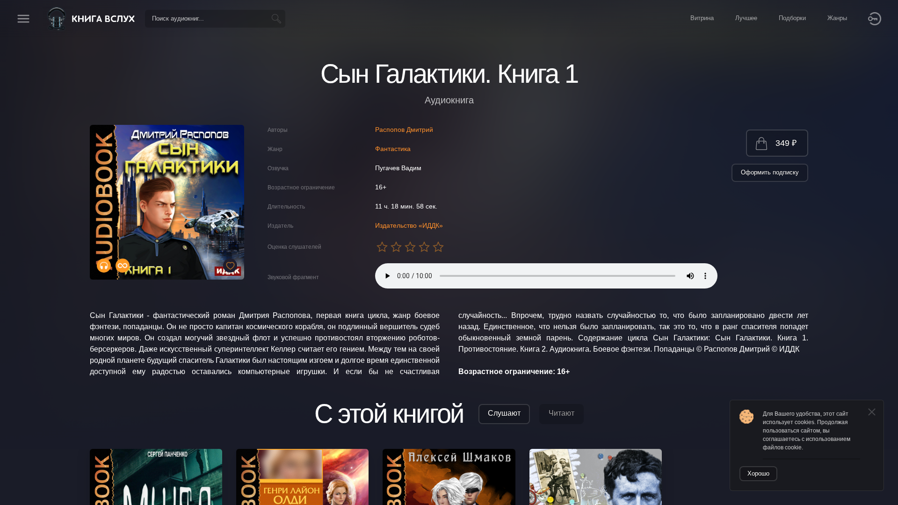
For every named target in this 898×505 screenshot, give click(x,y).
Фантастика (393, 148)
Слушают (504, 413)
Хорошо (758, 473)
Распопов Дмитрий (404, 129)
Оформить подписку (770, 172)
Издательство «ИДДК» (409, 225)
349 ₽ (786, 143)
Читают (561, 413)
